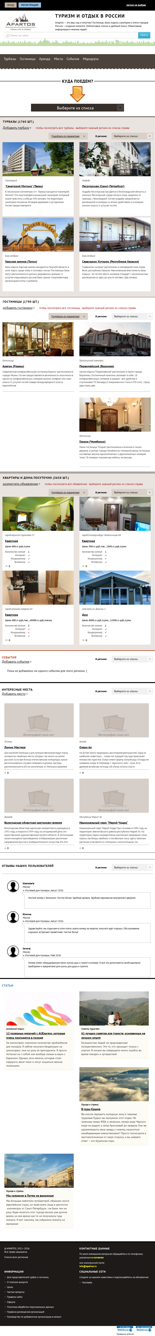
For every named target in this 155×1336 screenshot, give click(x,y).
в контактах (97, 1257)
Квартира (11, 541)
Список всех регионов (16, 1257)
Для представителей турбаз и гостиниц (28, 1277)
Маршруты (91, 59)
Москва (26, 887)
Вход (10, 5)
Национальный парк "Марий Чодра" (103, 823)
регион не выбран (136, 5)
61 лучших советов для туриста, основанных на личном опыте (113, 1036)
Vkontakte (87, 1282)
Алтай (82, 741)
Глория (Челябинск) (92, 442)
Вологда (8, 817)
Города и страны (89, 1104)
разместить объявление (20, 484)
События (73, 59)
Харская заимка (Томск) (21, 262)
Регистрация (29, 5)
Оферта (11, 1302)
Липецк (8, 741)
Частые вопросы (16, 1292)
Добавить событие (15, 662)
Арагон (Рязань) (13, 366)
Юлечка (27, 914)
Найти (144, 35)
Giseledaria (28, 883)
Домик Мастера (15, 748)
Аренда (44, 59)
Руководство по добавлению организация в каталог (34, 1317)
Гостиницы (28, 59)
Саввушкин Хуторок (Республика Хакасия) (110, 262)
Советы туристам (90, 1029)
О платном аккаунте (17, 1282)
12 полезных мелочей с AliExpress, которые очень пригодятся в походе (35, 1036)
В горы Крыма (90, 1109)
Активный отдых (15, 1029)
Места (58, 59)
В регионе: (101, 136)
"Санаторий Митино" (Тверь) (24, 186)
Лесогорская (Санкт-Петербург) (103, 186)
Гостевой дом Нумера (37, 890)
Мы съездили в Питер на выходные (30, 1196)
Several (27, 948)
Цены (10, 1287)
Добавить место (14, 694)
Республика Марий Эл (90, 817)
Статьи (7, 986)
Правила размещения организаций (25, 1312)
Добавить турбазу (16, 128)
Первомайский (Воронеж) (96, 366)
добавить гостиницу (18, 308)
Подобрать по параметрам (65, 136)
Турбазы (10, 59)
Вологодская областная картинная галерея (33, 823)
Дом (85, 615)
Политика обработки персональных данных (30, 1307)
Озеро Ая (85, 748)
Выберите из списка (75, 108)
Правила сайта (14, 1297)
